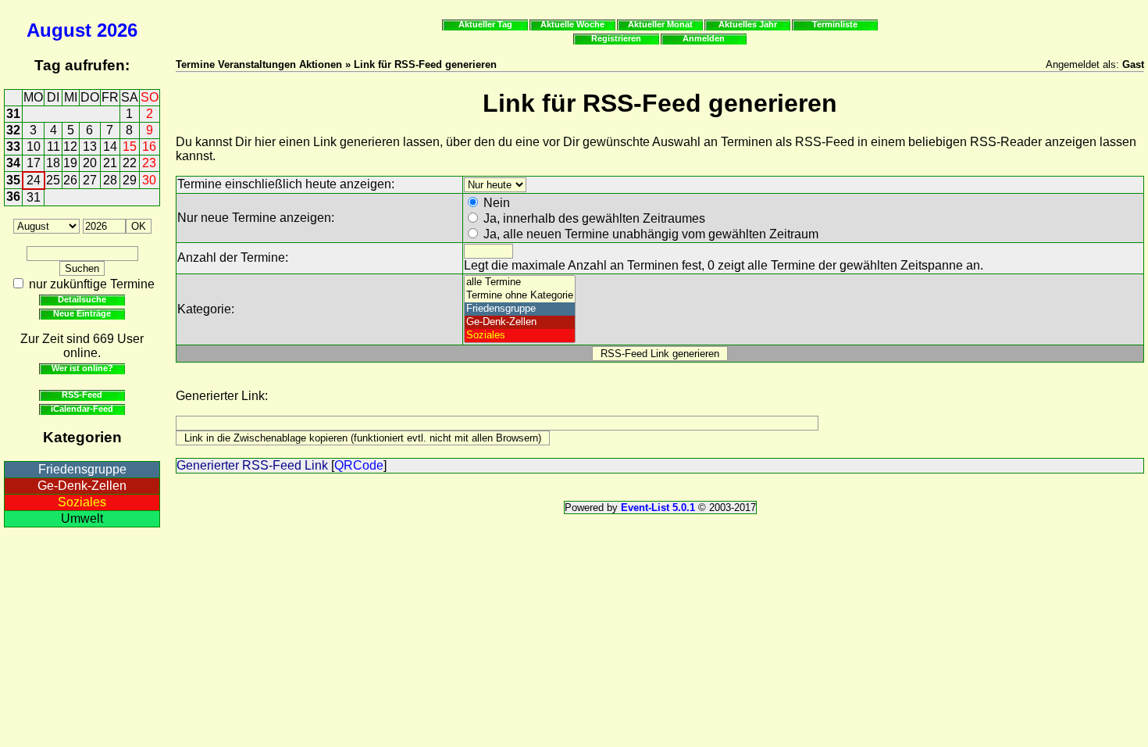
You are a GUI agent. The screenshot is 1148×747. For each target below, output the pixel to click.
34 (13, 163)
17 (34, 163)
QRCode (358, 465)
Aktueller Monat (660, 24)
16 (149, 146)
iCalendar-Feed (82, 408)
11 (53, 146)
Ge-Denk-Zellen (82, 485)
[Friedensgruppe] (520, 309)
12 (70, 146)
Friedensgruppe (82, 469)
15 (130, 146)
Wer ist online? (82, 368)
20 (90, 163)
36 (13, 196)
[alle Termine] (520, 282)
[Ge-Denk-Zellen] (520, 322)
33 (13, 146)
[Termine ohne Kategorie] (520, 295)
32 (13, 130)
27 (90, 180)
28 (110, 180)
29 (130, 180)
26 (70, 180)
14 (110, 146)
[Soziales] (520, 335)
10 (34, 146)
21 (110, 163)
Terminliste (834, 24)
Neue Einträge (82, 313)
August (59, 30)
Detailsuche (82, 299)
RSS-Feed (82, 394)
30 (149, 180)
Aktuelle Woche (572, 24)
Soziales (82, 502)
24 (34, 180)
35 (13, 180)
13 (90, 146)
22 (130, 163)
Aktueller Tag (485, 24)
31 (13, 113)
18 (53, 163)
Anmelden (704, 38)
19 (70, 163)
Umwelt (82, 518)
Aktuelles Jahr (747, 24)
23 (149, 163)
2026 (117, 30)
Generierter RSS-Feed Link (252, 465)
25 (53, 180)
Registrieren (616, 38)
